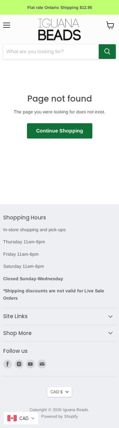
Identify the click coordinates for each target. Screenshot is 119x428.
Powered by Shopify (59, 416)
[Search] (107, 51)
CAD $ (56, 391)
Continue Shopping (59, 130)
